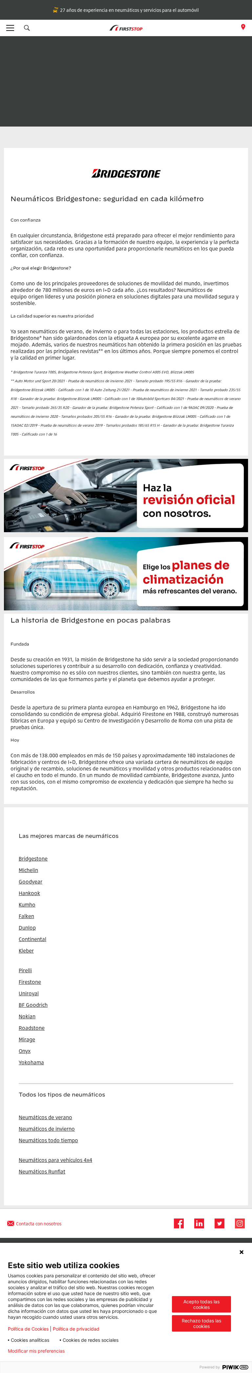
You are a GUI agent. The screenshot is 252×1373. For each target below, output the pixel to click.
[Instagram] (238, 1223)
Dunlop (27, 927)
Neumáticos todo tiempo (48, 1140)
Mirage (27, 1039)
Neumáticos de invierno (47, 1128)
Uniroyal (29, 993)
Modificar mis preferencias (36, 1351)
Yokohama (31, 1062)
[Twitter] (217, 1223)
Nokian (27, 1016)
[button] (27, 28)
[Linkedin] (197, 1223)
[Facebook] (177, 1223)
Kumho (27, 904)
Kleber (26, 950)
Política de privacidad (76, 1329)
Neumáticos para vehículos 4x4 (55, 1160)
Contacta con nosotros (38, 1223)
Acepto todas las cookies (201, 1304)
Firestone (30, 982)
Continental (32, 939)
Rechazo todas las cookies (201, 1323)
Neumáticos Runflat (42, 1171)
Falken (26, 916)
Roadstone (32, 1028)
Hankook (29, 893)
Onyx (25, 1051)
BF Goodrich (33, 1005)
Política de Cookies (28, 1329)
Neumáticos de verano (45, 1117)
